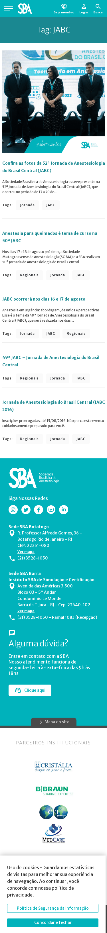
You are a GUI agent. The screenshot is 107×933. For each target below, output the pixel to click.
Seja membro (64, 12)
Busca (98, 12)
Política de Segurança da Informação (53, 908)
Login (83, 12)
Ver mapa (26, 552)
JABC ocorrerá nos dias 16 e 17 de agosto (43, 299)
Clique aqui (34, 690)
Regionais (29, 275)
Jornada (27, 205)
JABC (50, 205)
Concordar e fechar (53, 922)
